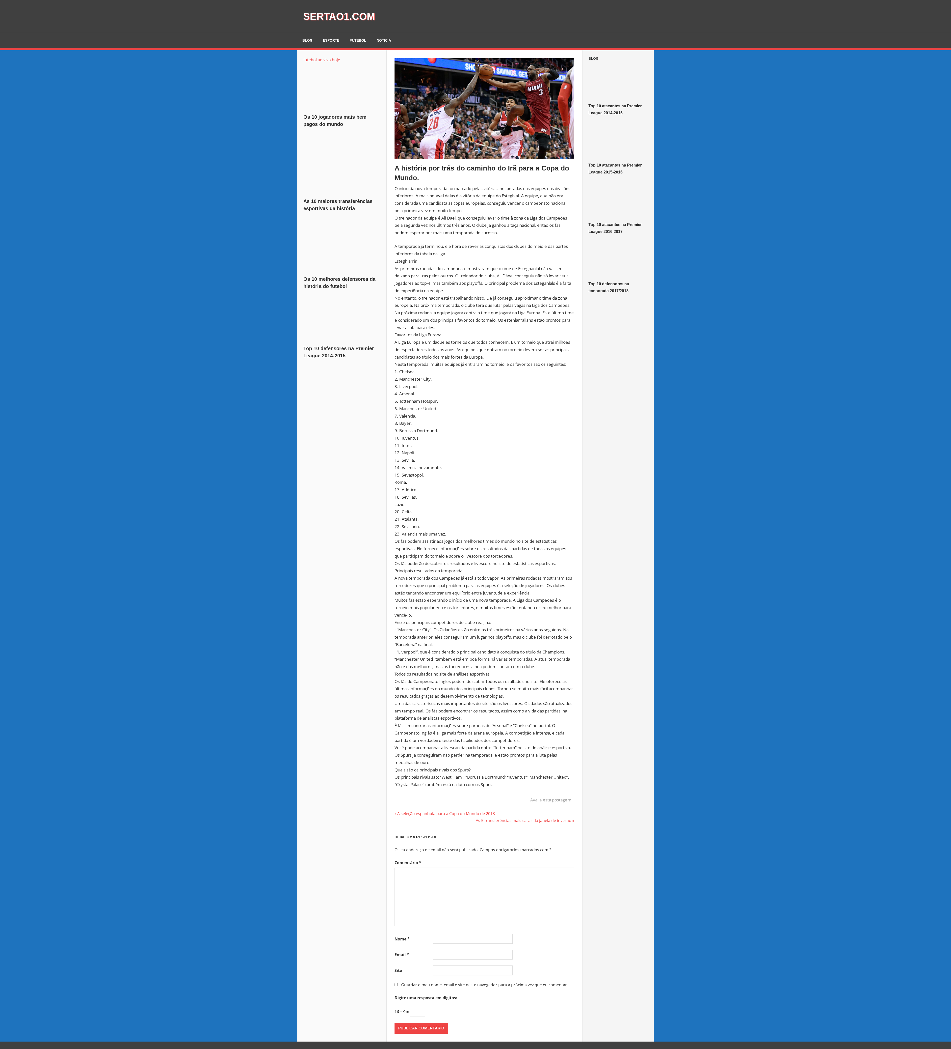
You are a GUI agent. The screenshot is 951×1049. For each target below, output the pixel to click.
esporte (331, 40)
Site (398, 970)
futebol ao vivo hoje (321, 59)
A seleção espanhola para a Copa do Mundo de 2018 (446, 813)
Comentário (408, 862)
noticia (384, 40)
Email (402, 954)
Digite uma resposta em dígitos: (426, 997)
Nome (402, 939)
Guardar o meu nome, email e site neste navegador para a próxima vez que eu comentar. (484, 985)
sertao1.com (339, 16)
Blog (593, 58)
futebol (358, 40)
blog (307, 40)
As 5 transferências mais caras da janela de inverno (523, 820)
